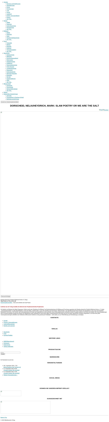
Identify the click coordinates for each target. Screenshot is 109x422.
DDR (8, 80)
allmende (9, 96)
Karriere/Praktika (8, 335)
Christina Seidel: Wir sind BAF (12, 370)
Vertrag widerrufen (8, 346)
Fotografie (9, 43)
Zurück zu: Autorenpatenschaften (9, 102)
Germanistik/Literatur (12, 89)
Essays (8, 17)
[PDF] (101, 110)
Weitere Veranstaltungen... (10, 375)
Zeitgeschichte (10, 55)
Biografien (9, 75)
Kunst (5, 41)
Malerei (8, 44)
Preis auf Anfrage (5, 296)
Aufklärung (9, 63)
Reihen (5, 92)
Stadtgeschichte (11, 61)
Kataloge (9, 48)
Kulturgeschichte (11, 72)
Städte (8, 22)
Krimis (8, 7)
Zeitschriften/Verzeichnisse (11, 94)
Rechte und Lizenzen (9, 326)
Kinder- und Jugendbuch (13, 16)
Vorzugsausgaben (11, 50)
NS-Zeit (9, 77)
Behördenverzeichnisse (13, 99)
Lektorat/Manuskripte (9, 324)
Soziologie (9, 85)
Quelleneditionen (11, 78)
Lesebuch (9, 14)
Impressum (6, 343)
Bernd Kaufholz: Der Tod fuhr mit (12, 367)
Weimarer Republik (12, 73)
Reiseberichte (10, 27)
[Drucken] (105, 110)
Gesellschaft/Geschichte (13, 38)
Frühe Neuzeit (10, 67)
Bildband (6, 31)
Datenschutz (7, 345)
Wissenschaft (7, 84)
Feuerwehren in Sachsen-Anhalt (15, 97)
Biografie (9, 46)
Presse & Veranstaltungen (10, 322)
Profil (5, 333)
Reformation (10, 60)
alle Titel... (9, 19)
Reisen (5, 21)
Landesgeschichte (11, 68)
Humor (8, 12)
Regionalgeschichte (12, 65)
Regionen (9, 24)
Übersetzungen (11, 5)
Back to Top (4, 417)
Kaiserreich (10, 70)
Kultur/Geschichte (11, 26)
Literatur (6, 2)
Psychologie (10, 87)
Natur (8, 36)
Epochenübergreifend (12, 58)
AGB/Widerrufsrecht (9, 341)
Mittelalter (9, 56)
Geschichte (6, 53)
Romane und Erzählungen (13, 4)
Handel (5, 320)
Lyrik (8, 10)
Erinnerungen (10, 9)
